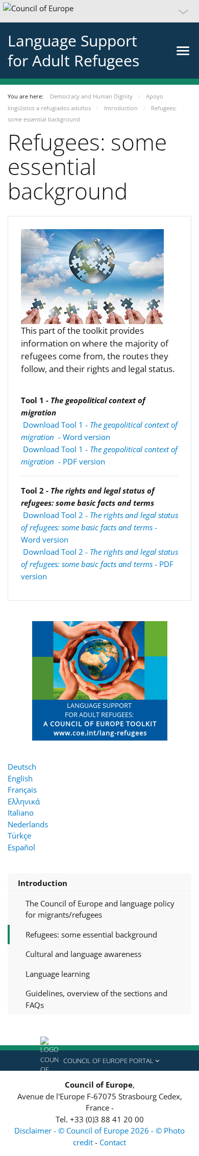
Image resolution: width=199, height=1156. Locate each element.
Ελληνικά (24, 801)
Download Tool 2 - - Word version (99, 527)
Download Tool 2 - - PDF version (99, 564)
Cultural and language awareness (83, 954)
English (20, 778)
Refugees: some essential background (91, 934)
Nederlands (28, 824)
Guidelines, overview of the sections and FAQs (96, 999)
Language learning (58, 974)
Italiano (21, 812)
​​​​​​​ (99, 680)
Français (22, 789)
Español (21, 847)
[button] (99, 11)
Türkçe (19, 835)
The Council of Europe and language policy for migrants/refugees (100, 909)
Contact (113, 1142)
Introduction (42, 883)
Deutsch (22, 766)
